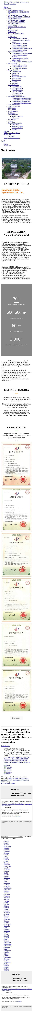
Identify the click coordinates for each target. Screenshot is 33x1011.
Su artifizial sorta (13, 114)
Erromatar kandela (13, 85)
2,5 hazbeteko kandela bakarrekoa (21, 103)
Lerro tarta (15, 83)
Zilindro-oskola (12, 63)
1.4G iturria (11, 113)
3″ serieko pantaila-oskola (19, 43)
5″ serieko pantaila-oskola (19, 47)
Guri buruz (7, 134)
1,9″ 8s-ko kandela (17, 93)
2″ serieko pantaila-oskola (19, 38)
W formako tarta (16, 80)
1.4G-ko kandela (13, 111)
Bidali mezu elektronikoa (8, 783)
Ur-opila (14, 81)
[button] (16, 718)
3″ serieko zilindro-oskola (19, 66)
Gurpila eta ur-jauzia (14, 106)
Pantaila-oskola (12, 37)
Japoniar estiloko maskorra (15, 52)
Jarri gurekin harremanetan (12, 138)
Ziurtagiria (11, 136)
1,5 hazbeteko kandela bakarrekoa (21, 100)
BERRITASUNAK (14, 25)
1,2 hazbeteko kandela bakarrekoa (21, 98)
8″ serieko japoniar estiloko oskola (22, 61)
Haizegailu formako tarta (19, 76)
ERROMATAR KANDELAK (17, 27)
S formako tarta (16, 71)
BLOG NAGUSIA (6, 780)
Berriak (6, 131)
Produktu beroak (13, 778)
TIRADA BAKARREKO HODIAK (19, 17)
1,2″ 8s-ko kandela (17, 88)
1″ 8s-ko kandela (17, 86)
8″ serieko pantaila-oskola (19, 50)
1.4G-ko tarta (12, 109)
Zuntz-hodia (15, 124)
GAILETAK (12, 32)
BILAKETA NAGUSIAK (21, 780)
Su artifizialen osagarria (15, 123)
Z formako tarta (16, 78)
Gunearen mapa (23, 778)
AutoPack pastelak (17, 116)
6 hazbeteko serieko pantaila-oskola (22, 48)
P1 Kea (10, 35)
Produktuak (7, 8)
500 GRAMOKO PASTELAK (17, 15)
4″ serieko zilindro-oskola (19, 68)
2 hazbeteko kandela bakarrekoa (21, 101)
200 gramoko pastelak (14, 18)
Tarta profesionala (13, 70)
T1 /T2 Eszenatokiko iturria (16, 33)
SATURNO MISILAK (15, 23)
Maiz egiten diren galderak (12, 133)
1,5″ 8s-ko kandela (17, 90)
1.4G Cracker (12, 119)
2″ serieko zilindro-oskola (19, 65)
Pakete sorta (15, 118)
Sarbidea (10, 121)
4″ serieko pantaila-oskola (19, 45)
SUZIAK (11, 28)
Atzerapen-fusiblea (17, 128)
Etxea (6, 7)
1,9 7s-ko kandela (17, 91)
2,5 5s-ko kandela (17, 95)
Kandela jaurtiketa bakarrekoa (16, 96)
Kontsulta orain (5, 746)
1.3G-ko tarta (12, 108)
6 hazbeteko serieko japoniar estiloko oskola (20, 59)
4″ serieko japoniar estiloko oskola (22, 53)
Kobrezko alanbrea (17, 126)
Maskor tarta (15, 73)
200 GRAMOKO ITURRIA (16, 20)
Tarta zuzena (15, 75)
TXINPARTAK (12, 30)
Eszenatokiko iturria (14, 104)
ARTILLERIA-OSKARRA (16, 10)
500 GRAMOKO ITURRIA (16, 22)
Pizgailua (14, 129)
